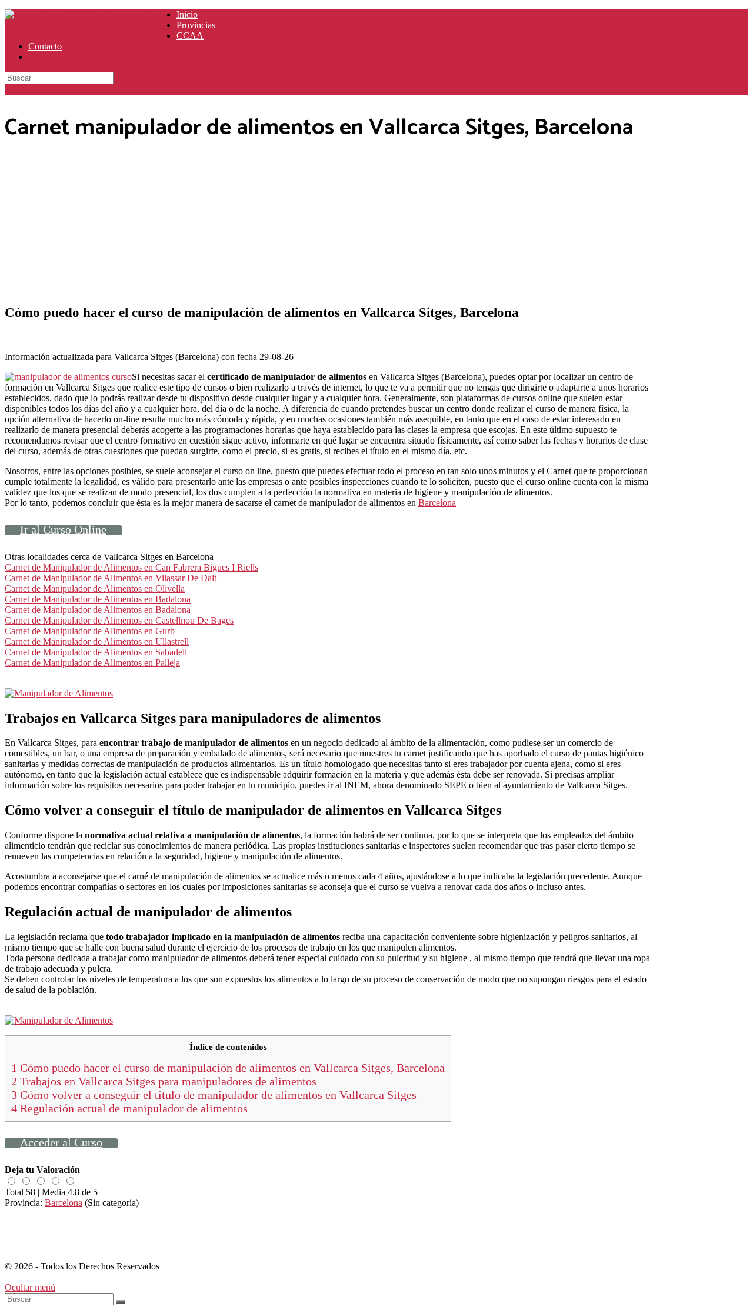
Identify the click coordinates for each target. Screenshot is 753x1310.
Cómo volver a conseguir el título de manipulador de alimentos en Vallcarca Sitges (214, 1094)
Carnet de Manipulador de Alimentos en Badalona (98, 599)
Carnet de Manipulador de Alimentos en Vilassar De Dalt (110, 578)
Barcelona (437, 503)
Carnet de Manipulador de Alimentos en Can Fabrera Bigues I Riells (131, 567)
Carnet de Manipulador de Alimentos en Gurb (90, 631)
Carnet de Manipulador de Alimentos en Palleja (92, 663)
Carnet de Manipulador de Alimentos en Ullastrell (97, 641)
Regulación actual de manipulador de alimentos (129, 1108)
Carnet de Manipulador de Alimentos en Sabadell (96, 652)
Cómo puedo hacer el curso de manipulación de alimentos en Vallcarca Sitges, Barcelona (228, 1067)
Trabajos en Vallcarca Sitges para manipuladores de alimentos (163, 1081)
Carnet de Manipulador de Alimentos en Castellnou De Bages (119, 620)
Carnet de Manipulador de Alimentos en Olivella (95, 589)
